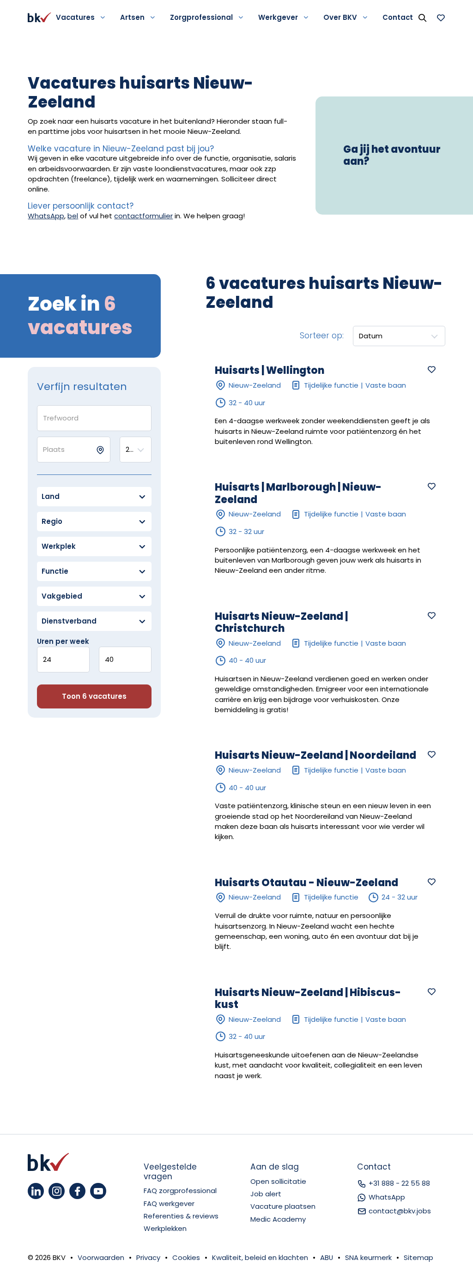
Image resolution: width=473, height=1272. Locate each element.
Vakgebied (62, 596)
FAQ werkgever (169, 1203)
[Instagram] (57, 1191)
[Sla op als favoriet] (431, 369)
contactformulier (143, 216)
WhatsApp (46, 216)
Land (51, 496)
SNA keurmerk (368, 1257)
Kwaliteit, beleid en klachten (260, 1257)
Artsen (132, 17)
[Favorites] (440, 17)
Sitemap (418, 1257)
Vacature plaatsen (282, 1206)
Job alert (265, 1194)
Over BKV (340, 17)
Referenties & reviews (181, 1216)
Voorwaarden (101, 1257)
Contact (397, 17)
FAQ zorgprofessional (180, 1190)
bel (72, 216)
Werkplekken (165, 1228)
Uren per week (63, 641)
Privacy (148, 1257)
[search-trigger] (422, 17)
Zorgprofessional (201, 17)
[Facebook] (77, 1191)
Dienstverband (69, 621)
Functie (55, 571)
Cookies (186, 1257)
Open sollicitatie (278, 1181)
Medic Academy (278, 1219)
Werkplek (59, 546)
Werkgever (278, 17)
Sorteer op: (322, 335)
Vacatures (75, 17)
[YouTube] (98, 1191)
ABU (326, 1257)
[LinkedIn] (36, 1191)
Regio (52, 521)
